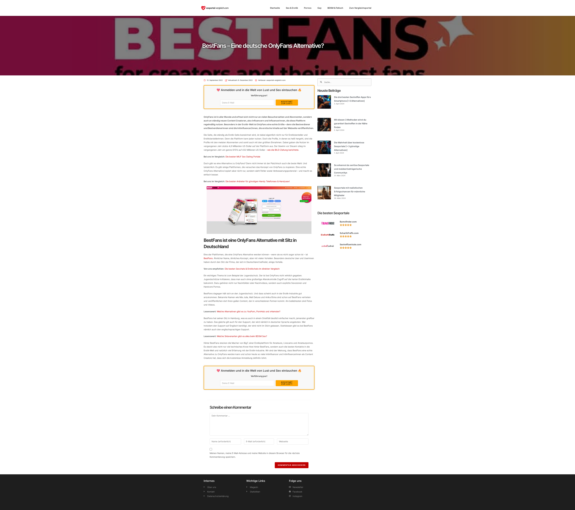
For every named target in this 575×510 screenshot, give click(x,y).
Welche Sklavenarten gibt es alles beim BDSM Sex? (242, 336)
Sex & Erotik (292, 8)
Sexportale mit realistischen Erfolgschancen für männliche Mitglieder (349, 191)
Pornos (307, 8)
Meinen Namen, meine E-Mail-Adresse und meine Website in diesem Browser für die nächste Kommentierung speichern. (255, 455)
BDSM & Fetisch (335, 8)
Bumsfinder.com (348, 221)
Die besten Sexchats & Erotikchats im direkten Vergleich (252, 268)
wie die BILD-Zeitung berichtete (282, 150)
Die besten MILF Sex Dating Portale (243, 156)
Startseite (275, 8)
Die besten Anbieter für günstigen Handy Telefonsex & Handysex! (258, 181)
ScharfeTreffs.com (349, 233)
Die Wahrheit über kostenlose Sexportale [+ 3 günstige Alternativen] (349, 146)
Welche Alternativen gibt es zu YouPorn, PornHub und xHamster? (248, 311)
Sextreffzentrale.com (350, 244)
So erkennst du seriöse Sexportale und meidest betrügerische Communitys (351, 169)
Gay (319, 8)
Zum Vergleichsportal (360, 8)
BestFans (208, 258)
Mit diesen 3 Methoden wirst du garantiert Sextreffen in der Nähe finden (350, 123)
